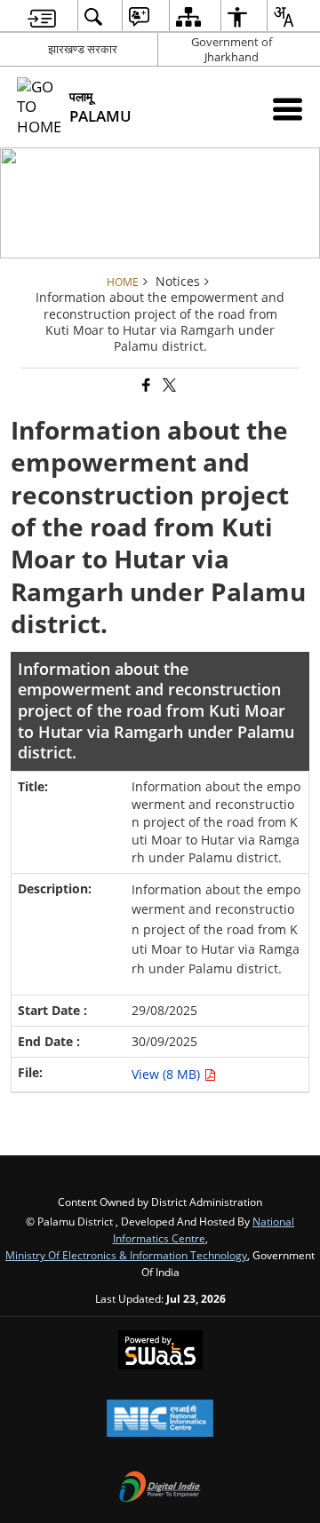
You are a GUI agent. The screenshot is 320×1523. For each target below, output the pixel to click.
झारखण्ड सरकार (82, 49)
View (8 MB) (168, 1074)
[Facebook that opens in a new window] (145, 386)
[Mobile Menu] (287, 108)
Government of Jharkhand (231, 49)
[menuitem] (42, 16)
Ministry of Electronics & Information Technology (126, 1255)
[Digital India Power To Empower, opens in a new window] (160, 1488)
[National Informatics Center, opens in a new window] (160, 1420)
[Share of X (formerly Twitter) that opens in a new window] (168, 386)
